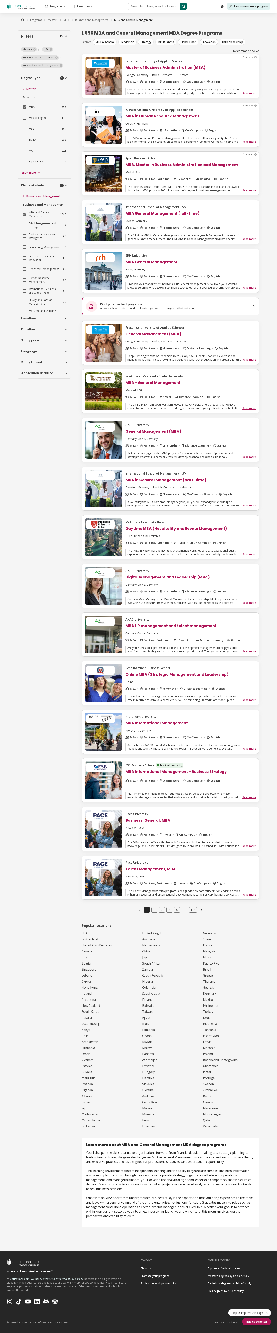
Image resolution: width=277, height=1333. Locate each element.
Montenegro (212, 1114)
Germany (209, 933)
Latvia (207, 1042)
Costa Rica (149, 1102)
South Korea (90, 1012)
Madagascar (90, 1114)
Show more (29, 172)
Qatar (207, 1120)
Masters (31, 89)
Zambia (147, 969)
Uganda (87, 1090)
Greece (208, 975)
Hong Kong (90, 987)
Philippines (211, 1006)
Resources (83, 6)
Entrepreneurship (232, 42)
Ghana (147, 1036)
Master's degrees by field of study (228, 1276)
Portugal (209, 1078)
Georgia (208, 987)
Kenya (86, 1030)
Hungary (148, 1072)
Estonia (87, 1066)
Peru (145, 1120)
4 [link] (169, 910)
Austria (87, 1018)
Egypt (146, 1018)
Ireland (87, 993)
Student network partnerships (159, 1283)
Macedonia (210, 1108)
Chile (85, 1036)
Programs (56, 6)
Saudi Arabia (151, 993)
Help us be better (256, 1321)
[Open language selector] (222, 6)
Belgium (87, 963)
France (207, 945)
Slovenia (148, 1084)
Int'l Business (166, 42)
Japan (146, 957)
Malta (207, 957)
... (184, 910)
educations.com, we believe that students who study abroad (47, 1279)
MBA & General (104, 42)
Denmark (209, 993)
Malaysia (209, 951)
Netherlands (151, 945)
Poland (208, 1054)
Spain (207, 939)
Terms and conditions (225, 1322)
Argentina (89, 999)
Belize (207, 1096)
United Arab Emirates (97, 945)
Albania (87, 1096)
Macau (147, 1108)
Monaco (148, 1114)
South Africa (151, 963)
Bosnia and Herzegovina (220, 1060)
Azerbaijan (149, 1060)
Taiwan (147, 1012)
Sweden (208, 1084)
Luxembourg (91, 1024)
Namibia (148, 1078)
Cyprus (87, 981)
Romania (148, 1030)
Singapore (89, 969)
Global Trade (188, 42)
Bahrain (148, 1006)
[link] (133, 20)
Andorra (148, 1096)
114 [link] (193, 910)
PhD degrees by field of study (226, 1291)
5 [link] (177, 910)
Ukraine (148, 1090)
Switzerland (90, 939)
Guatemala (210, 1066)
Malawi (147, 1048)
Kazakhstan (90, 1042)
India (145, 1024)
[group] (176, 42)
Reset (63, 36)
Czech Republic (152, 975)
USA (84, 933)
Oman (86, 1054)
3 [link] (162, 910)
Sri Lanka (88, 1126)
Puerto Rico (211, 963)
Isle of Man (211, 1036)
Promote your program (155, 1276)
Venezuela (210, 1126)
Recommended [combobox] (244, 51)
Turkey (208, 1012)
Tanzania (209, 1030)
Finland (147, 999)
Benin (86, 1102)
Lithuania (88, 1048)
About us (146, 1268)
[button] (29, 49)
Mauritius (88, 1078)
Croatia (208, 1102)
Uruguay (148, 1126)
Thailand (209, 981)
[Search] (183, 6)
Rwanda (87, 1084)
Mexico (208, 999)
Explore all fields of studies (224, 1268)
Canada (87, 951)
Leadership (127, 42)
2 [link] (154, 910)
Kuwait (147, 1042)
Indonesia (210, 1024)
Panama (148, 1054)
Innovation (209, 42)
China (146, 951)
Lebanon (88, 975)
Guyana (87, 1072)
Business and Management (43, 196)
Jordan (207, 1018)
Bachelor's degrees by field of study (229, 1283)
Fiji (83, 1108)
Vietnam (87, 1060)
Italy (85, 957)
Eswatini (148, 1066)
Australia (148, 939)
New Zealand (91, 1006)
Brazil (207, 969)
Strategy (146, 42)
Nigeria (147, 981)
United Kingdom (153, 933)
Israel (207, 1072)
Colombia (149, 987)
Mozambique (91, 1120)
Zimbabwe (210, 1090)
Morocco (209, 1048)
